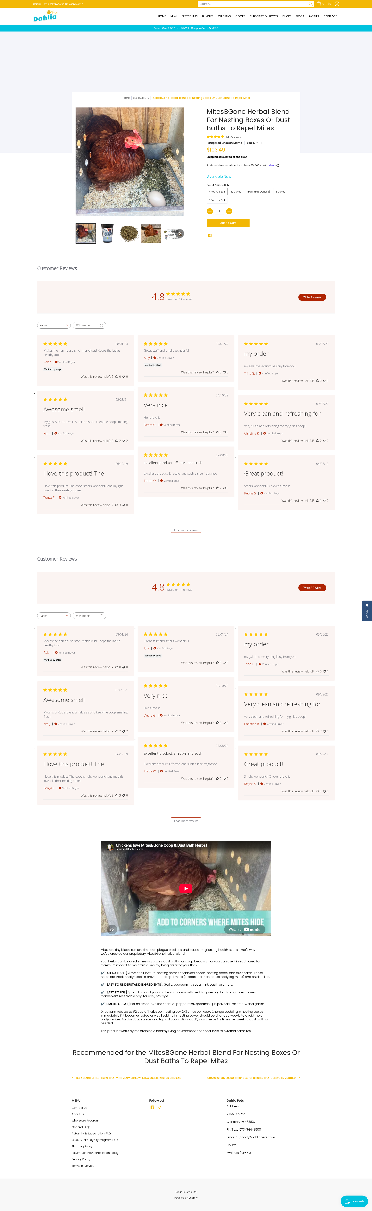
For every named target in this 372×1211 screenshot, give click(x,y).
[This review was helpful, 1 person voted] (317, 501)
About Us (78, 1114)
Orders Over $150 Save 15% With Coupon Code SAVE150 (186, 28)
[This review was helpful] (116, 441)
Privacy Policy (81, 1159)
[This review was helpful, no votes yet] (116, 376)
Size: (218, 185)
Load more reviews (186, 530)
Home (126, 98)
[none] (86, 233)
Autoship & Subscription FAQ (91, 1133)
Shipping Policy (82, 1146)
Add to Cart (228, 223)
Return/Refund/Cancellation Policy (95, 1153)
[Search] (310, 4)
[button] (324, 4)
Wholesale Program (85, 1120)
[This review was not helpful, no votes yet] (123, 376)
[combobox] (54, 325)
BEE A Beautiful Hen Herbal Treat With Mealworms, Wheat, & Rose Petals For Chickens (128, 1077)
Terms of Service (83, 1166)
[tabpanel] (186, 937)
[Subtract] (210, 211)
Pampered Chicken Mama (224, 143)
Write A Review (312, 297)
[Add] (229, 211)
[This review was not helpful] (123, 441)
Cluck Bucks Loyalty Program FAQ (95, 1140)
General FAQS (81, 1127)
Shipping (212, 157)
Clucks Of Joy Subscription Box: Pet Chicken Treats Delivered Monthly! (251, 1077)
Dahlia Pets (181, 1192)
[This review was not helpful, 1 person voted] (324, 381)
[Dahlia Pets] (45, 16)
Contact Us (79, 1108)
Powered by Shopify (186, 1197)
